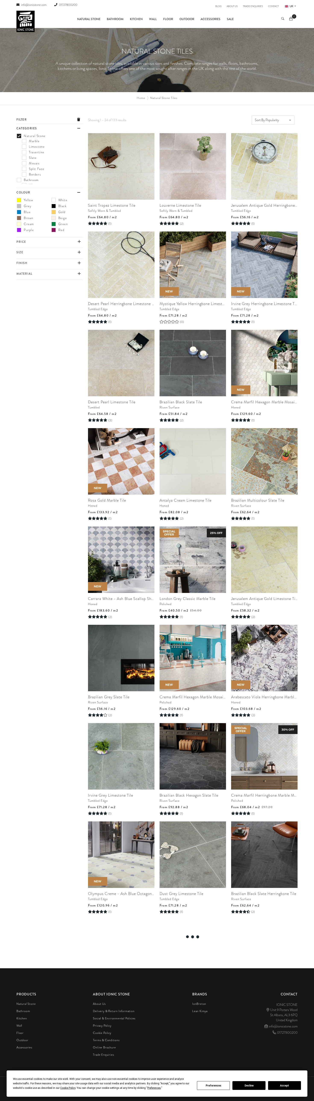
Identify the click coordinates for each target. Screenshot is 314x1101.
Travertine (36, 152)
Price (21, 242)
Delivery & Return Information (113, 1011)
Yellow (28, 200)
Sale (230, 19)
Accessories (210, 19)
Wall (153, 19)
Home (141, 98)
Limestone (37, 146)
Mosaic (34, 163)
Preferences (213, 1085)
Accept (284, 1085)
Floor (168, 19)
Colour (23, 192)
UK (291, 6)
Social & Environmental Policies (114, 1018)
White (62, 200)
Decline (249, 1085)
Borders (35, 174)
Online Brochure (104, 1047)
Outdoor (186, 19)
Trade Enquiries (253, 6)
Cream (29, 224)
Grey (27, 206)
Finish (22, 263)
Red (61, 230)
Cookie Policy (102, 1033)
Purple (29, 230)
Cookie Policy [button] (67, 1087)
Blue (27, 212)
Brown (28, 218)
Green (63, 224)
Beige (62, 218)
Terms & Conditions (106, 1040)
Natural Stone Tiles (163, 98)
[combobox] (273, 120)
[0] (291, 19)
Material (24, 274)
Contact (273, 6)
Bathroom (115, 19)
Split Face (36, 169)
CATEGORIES (26, 128)
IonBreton (199, 1004)
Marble (34, 141)
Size (19, 252)
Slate (33, 157)
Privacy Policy (102, 1025)
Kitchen (136, 19)
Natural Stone (88, 19)
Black (62, 206)
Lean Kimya (200, 1011)
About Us (232, 6)
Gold (62, 212)
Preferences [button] (154, 1087)
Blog (218, 6)
